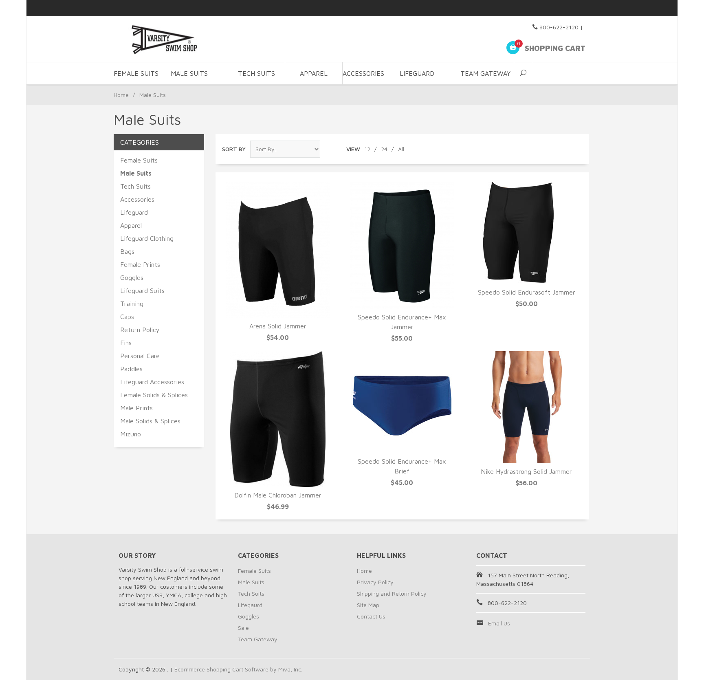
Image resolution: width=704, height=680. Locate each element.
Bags (127, 251)
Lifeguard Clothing (147, 238)
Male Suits (251, 582)
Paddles (131, 368)
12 (367, 148)
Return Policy (140, 329)
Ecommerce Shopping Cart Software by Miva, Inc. (238, 669)
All (401, 148)
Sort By (234, 148)
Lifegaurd (250, 604)
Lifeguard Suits (142, 290)
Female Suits (139, 160)
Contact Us (371, 616)
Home (121, 94)
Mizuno (130, 434)
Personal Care (140, 355)
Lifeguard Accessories (152, 381)
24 (384, 148)
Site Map (368, 604)
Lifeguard (134, 212)
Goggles (131, 277)
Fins (126, 342)
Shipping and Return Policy (392, 593)
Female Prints (140, 264)
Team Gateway (485, 73)
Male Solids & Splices (150, 421)
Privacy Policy (375, 582)
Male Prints (136, 408)
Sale (243, 627)
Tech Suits (256, 73)
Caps (127, 316)
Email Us (499, 623)
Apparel (314, 73)
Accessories (137, 199)
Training (131, 303)
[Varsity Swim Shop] (193, 39)
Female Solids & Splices (154, 394)
